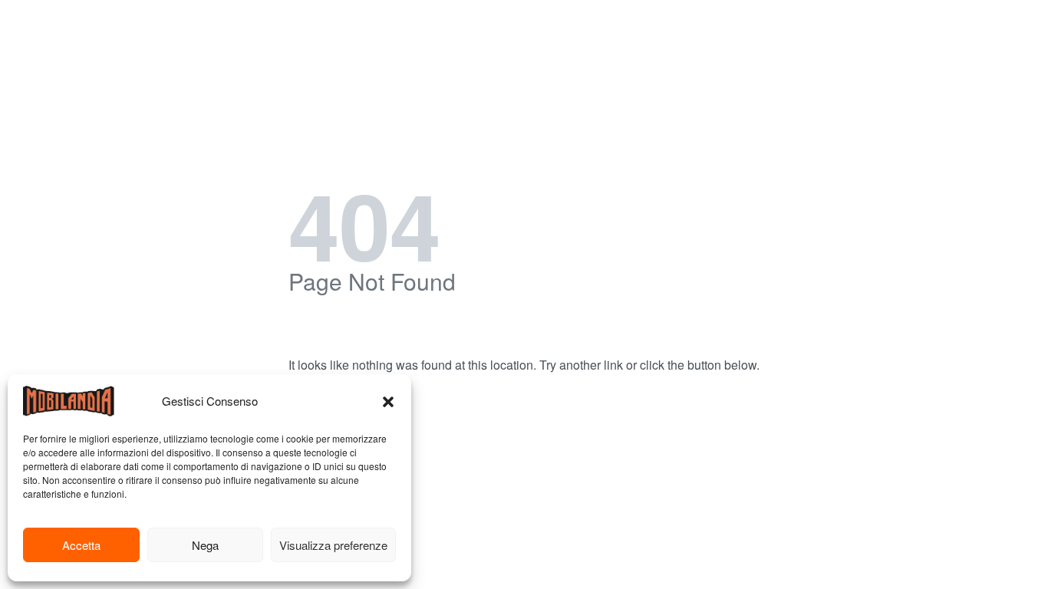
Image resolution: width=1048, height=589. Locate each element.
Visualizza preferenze (333, 545)
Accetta (81, 545)
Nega (205, 545)
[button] (388, 401)
